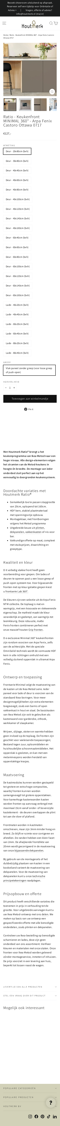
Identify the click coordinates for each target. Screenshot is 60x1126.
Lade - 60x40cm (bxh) (17, 333)
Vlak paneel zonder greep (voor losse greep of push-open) (29, 370)
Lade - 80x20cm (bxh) (17, 343)
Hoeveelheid (11, 382)
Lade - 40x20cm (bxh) (17, 304)
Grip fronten (35, 629)
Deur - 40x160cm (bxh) (18, 228)
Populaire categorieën (19, 1088)
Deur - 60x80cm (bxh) (17, 256)
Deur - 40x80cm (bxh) (17, 189)
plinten (40, 528)
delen (45, 914)
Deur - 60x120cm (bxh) (18, 276)
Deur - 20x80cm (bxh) (17, 151)
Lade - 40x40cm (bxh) (17, 314)
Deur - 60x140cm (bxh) (18, 285)
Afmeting (9, 145)
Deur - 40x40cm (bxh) (17, 170)
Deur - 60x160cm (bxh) (18, 295)
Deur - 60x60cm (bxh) (17, 247)
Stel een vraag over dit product (24, 995)
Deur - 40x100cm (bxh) (18, 199)
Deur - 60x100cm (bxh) (18, 266)
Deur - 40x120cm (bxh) (18, 208)
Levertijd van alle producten (22, 987)
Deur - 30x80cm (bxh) (17, 160)
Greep (7, 362)
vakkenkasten (33, 532)
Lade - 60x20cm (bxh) (17, 324)
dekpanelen (17, 532)
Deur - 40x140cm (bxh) (18, 218)
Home (5, 35)
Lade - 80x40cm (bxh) (17, 352)
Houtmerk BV (12, 1106)
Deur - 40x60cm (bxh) (17, 180)
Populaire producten (18, 1097)
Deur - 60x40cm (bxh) (17, 237)
